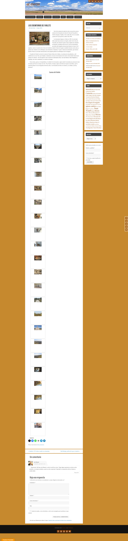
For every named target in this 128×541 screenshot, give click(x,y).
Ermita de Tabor (98, 100)
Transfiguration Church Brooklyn (93, 127)
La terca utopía (89, 46)
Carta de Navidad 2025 (95, 63)
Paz (86, 120)
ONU (87, 116)
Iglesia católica (91, 106)
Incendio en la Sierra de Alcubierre (93, 38)
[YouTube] (126, 229)
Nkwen (98, 115)
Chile (87, 95)
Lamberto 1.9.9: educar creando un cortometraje (38, 451)
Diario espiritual (88, 98)
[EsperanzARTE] (126, 224)
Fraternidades (88, 104)
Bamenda (89, 89)
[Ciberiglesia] (126, 227)
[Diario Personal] (126, 221)
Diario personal (94, 98)
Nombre (32, 495)
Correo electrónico (34, 500)
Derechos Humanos (95, 97)
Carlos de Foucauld (97, 93)
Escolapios (89, 102)
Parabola (64, 527)
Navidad (93, 114)
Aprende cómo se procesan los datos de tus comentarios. (60, 520)
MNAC (87, 112)
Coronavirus (88, 97)
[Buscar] (99, 28)
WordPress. (70, 527)
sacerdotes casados (90, 124)
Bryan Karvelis (96, 89)
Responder (77, 472)
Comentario (32, 482)
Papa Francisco (90, 116)
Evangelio (96, 102)
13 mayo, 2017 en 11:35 (39, 464)
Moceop (91, 112)
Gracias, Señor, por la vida (91, 49)
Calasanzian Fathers (90, 91)
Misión (97, 111)
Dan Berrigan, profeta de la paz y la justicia (70, 451)
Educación (93, 100)
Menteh (92, 111)
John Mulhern (91, 108)
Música (90, 114)
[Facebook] (126, 218)
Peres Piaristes (91, 120)
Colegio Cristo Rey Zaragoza (95, 95)
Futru (92, 104)
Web (31, 506)
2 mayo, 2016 (39, 28)
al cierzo (33, 4)
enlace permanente (40, 444)
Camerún (89, 93)
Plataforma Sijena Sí (94, 122)
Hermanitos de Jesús (97, 104)
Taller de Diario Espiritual (91, 44)
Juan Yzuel (33, 28)
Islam (97, 106)
